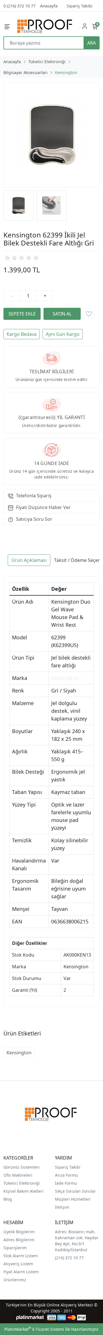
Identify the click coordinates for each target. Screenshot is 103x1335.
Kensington (65, 678)
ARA (91, 43)
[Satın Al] (62, 314)
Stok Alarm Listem (20, 1255)
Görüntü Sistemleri (21, 1167)
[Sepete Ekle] (22, 314)
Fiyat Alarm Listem (21, 1271)
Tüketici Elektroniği (21, 1183)
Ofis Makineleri (17, 1175)
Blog (7, 1199)
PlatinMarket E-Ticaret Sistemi (34, 1329)
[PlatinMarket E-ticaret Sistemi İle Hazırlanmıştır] (30, 1317)
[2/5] (10, 257)
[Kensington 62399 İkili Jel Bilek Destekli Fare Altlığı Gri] (51, 135)
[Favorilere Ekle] (89, 314)
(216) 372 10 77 (69, 1257)
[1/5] (7, 257)
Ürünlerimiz (14, 1279)
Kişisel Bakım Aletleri (23, 1191)
